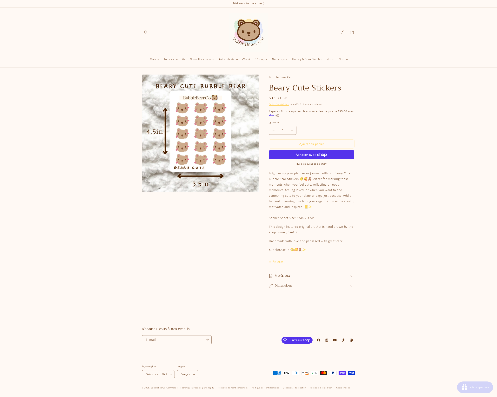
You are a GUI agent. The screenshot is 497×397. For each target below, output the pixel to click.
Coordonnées (343, 388)
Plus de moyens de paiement (311, 164)
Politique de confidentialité (265, 388)
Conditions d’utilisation (294, 388)
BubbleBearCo (158, 388)
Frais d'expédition (279, 104)
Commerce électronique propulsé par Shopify (190, 388)
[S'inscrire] (207, 339)
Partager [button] (278, 261)
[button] (146, 32)
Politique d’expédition (321, 388)
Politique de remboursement (233, 388)
